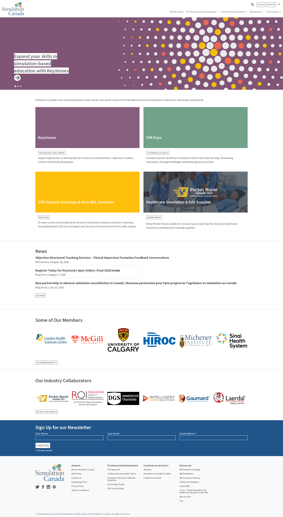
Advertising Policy (79, 482)
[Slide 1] (15, 86)
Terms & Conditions (80, 490)
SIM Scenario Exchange (189, 469)
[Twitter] (38, 487)
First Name (41, 433)
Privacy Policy (77, 486)
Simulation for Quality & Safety (157, 473)
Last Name (113, 433)
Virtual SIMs (184, 486)
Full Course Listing (115, 488)
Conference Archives (152, 478)
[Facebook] (44, 487)
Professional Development (201, 11)
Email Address (188, 433)
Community (272, 11)
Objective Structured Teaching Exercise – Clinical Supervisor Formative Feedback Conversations (102, 258)
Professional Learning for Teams (121, 473)
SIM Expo (147, 469)
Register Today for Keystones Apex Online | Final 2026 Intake (77, 270)
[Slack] (55, 487)
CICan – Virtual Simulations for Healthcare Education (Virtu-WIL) (193, 491)
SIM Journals (185, 496)
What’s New (176, 11)
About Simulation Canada (82, 469)
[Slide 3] (20, 86)
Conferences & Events (233, 11)
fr (278, 4)
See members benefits (46, 362)
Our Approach (113, 469)
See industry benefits (46, 412)
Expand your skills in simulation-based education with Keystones (41, 63)
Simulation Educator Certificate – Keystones (122, 479)
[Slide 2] (18, 86)
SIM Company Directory (189, 478)
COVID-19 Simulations (189, 482)
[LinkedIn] (50, 487)
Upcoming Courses (115, 484)
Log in (261, 4)
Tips (181, 500)
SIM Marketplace (186, 473)
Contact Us (76, 478)
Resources (255, 11)
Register (271, 4)
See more (40, 295)
